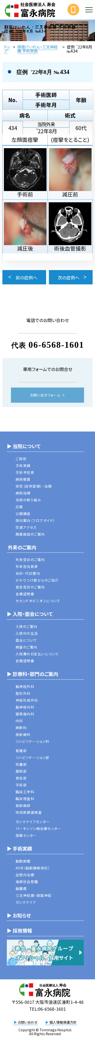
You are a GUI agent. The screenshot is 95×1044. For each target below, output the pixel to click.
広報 (19, 506)
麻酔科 (21, 727)
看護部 (21, 750)
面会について (26, 640)
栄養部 (21, 764)
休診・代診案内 (28, 573)
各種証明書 (25, 593)
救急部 (21, 778)
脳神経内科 (25, 707)
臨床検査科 (25, 798)
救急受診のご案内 (30, 587)
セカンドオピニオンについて (38, 600)
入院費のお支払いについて (37, 653)
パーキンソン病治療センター (39, 828)
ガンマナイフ (26, 902)
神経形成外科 (27, 700)
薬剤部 (21, 771)
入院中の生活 (27, 633)
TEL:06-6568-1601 (47, 1009)
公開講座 (23, 513)
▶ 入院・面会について (30, 613)
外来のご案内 (21, 547)
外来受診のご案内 (30, 559)
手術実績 (23, 465)
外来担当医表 (27, 566)
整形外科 (23, 693)
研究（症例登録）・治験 (34, 486)
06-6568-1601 (56, 345)
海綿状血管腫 (27, 881)
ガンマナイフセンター (33, 821)
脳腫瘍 (21, 888)
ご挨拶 (21, 458)
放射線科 (23, 734)
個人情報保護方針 (61, 1022)
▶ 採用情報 (19, 930)
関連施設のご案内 (30, 534)
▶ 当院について (23, 446)
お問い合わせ (26, 1022)
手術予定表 (25, 472)
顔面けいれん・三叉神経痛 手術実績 (37, 49)
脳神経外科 (25, 686)
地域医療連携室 (29, 812)
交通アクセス (26, 527)
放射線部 (23, 805)
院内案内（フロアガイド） (35, 520)
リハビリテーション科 (32, 741)
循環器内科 (25, 713)
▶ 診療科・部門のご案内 (32, 673)
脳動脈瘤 (23, 861)
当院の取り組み (28, 499)
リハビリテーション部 (32, 757)
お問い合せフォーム (45, 395)
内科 (19, 720)
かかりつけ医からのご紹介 (37, 580)
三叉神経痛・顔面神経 (34, 895)
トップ (7, 49)
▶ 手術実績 (19, 848)
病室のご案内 (27, 647)
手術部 (21, 784)
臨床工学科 (25, 791)
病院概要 (23, 479)
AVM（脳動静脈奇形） (33, 867)
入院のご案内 (27, 626)
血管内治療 (25, 874)
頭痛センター (26, 835)
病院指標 (23, 493)
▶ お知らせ (19, 915)
